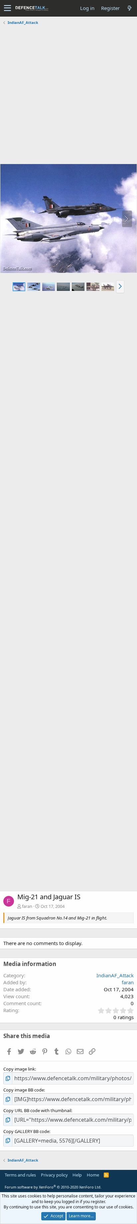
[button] (7, 8)
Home (93, 1175)
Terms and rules (20, 1175)
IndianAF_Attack (115, 975)
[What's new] (129, 8)
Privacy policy (54, 1175)
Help (77, 1175)
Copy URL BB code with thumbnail (37, 1110)
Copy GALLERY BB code (26, 1131)
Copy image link (19, 1069)
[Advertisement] (68, 95)
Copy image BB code (23, 1090)
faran (27, 906)
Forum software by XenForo (53, 1186)
